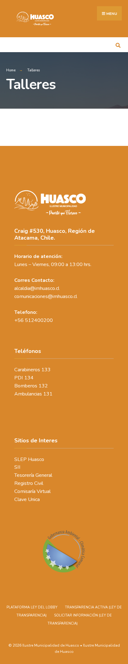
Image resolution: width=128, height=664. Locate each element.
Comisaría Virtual (32, 491)
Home (11, 70)
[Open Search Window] (117, 44)
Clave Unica (27, 499)
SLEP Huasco (29, 459)
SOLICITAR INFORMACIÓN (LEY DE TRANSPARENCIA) (80, 619)
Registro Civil (28, 483)
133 (46, 369)
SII (17, 467)
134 (29, 377)
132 (43, 385)
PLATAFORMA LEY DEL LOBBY (32, 607)
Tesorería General (33, 475)
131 (48, 394)
